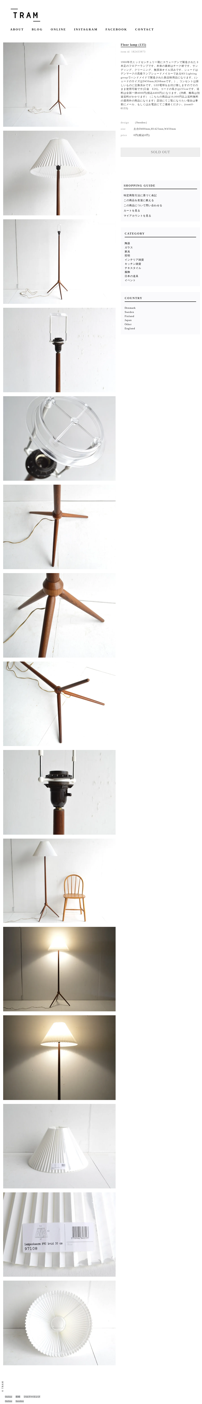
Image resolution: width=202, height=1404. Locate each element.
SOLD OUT (160, 152)
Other (128, 324)
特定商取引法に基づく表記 (140, 195)
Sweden (129, 312)
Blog (37, 29)
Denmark (130, 307)
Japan (128, 320)
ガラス (129, 247)
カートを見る (132, 210)
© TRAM (2, 1386)
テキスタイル (133, 268)
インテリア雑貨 (134, 259)
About (17, 29)
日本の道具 (131, 276)
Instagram (86, 29)
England (130, 328)
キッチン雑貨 (133, 263)
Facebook (116, 29)
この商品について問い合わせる (143, 205)
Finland (129, 316)
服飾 (127, 271)
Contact (144, 29)
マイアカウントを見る (137, 215)
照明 (127, 255)
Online (58, 29)
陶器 (127, 243)
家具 (127, 251)
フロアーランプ (32, 1397)
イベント (130, 280)
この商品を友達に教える (139, 200)
